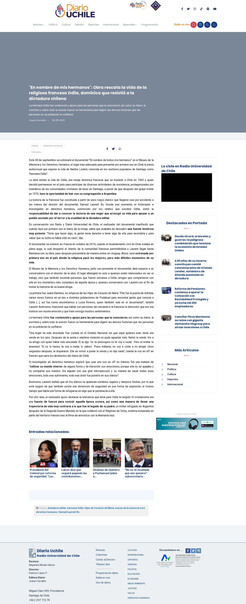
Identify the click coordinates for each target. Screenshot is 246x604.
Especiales (129, 24)
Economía (133, 579)
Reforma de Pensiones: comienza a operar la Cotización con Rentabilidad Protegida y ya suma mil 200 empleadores (191, 297)
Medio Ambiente (136, 583)
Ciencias (132, 564)
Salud (131, 593)
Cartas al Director (105, 559)
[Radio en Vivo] (193, 25)
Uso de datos (103, 582)
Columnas (101, 554)
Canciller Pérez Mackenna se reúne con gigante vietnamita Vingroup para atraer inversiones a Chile (192, 322)
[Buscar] (207, 25)
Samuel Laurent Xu (69, 512)
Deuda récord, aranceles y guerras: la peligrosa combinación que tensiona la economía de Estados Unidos (193, 243)
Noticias (37, 24)
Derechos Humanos (52, 145)
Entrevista (36, 152)
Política (53, 24)
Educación (134, 574)
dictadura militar (57, 508)
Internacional (111, 24)
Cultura (66, 24)
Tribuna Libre (103, 564)
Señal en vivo (103, 577)
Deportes (93, 24)
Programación (150, 24)
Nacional (172, 364)
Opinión (79, 24)
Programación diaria (107, 573)
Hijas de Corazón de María (99, 508)
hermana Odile (75, 508)
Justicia (132, 588)
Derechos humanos (139, 598)
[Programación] (200, 25)
